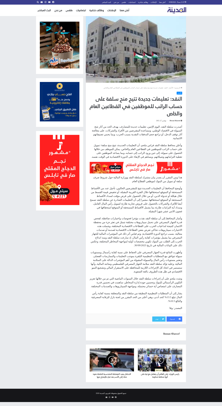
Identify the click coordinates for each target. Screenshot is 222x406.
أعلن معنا (162, 2)
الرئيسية (177, 88)
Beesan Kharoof (175, 121)
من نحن (116, 2)
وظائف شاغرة (143, 2)
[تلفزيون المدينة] (176, 10)
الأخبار (171, 88)
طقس (124, 2)
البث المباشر (106, 2)
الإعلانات (154, 2)
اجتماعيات (132, 2)
